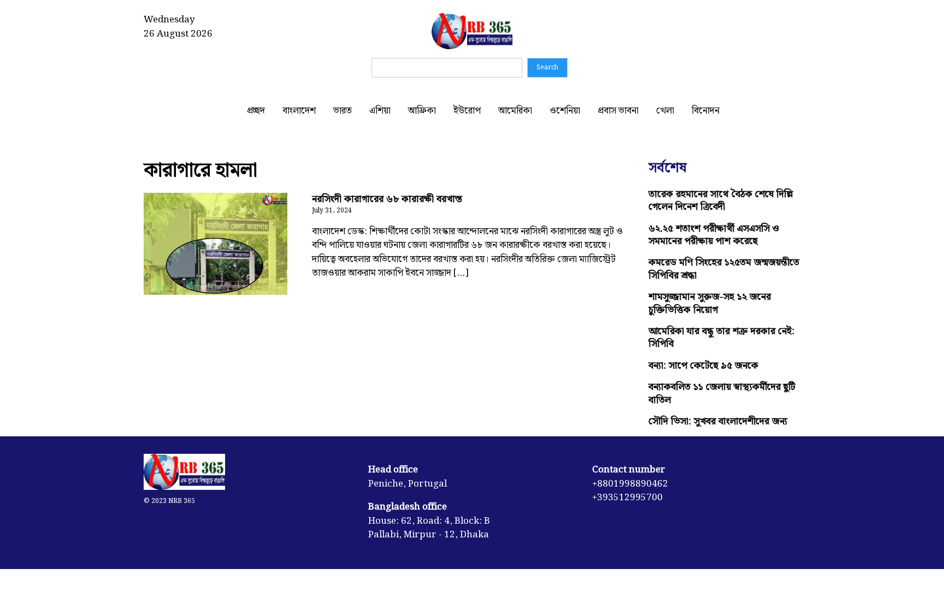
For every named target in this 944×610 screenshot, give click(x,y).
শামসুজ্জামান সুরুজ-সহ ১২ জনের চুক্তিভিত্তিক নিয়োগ (709, 303)
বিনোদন (705, 111)
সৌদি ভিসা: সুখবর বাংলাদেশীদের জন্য (717, 421)
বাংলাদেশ (299, 111)
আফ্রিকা (422, 111)
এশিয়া (380, 111)
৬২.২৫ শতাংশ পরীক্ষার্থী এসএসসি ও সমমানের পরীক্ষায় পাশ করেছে (713, 235)
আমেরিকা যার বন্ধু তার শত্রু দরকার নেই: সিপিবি (721, 337)
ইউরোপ (467, 111)
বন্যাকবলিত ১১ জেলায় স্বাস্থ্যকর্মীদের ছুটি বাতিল (721, 393)
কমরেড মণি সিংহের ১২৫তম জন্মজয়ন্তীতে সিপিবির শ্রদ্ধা (723, 268)
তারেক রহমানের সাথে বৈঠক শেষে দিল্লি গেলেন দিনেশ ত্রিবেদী (720, 200)
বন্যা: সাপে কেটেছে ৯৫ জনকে (703, 366)
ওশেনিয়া (565, 111)
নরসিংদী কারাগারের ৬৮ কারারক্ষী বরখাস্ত (387, 199)
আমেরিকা (515, 111)
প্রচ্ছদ (256, 111)
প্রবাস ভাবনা (618, 111)
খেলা (665, 111)
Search (547, 67)
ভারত (342, 111)
